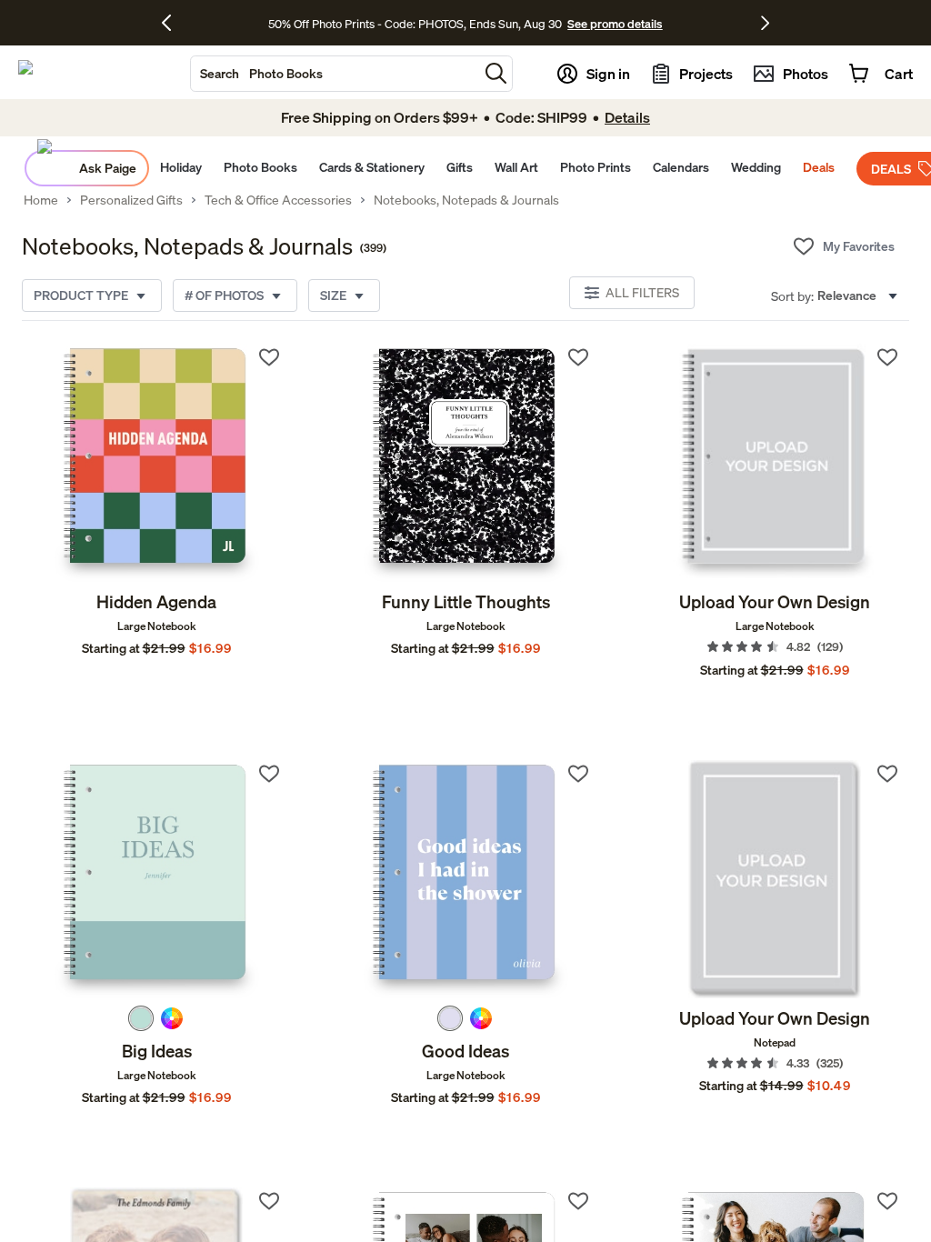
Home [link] (41, 200)
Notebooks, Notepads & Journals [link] (466, 200)
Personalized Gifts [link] (131, 200)
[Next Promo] (765, 22)
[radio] (141, 1018)
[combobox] (334, 73)
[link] (156, 463)
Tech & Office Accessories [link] (278, 200)
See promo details (614, 23)
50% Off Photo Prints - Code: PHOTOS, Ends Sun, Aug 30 (415, 23)
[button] (496, 73)
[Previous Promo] (173, 23)
